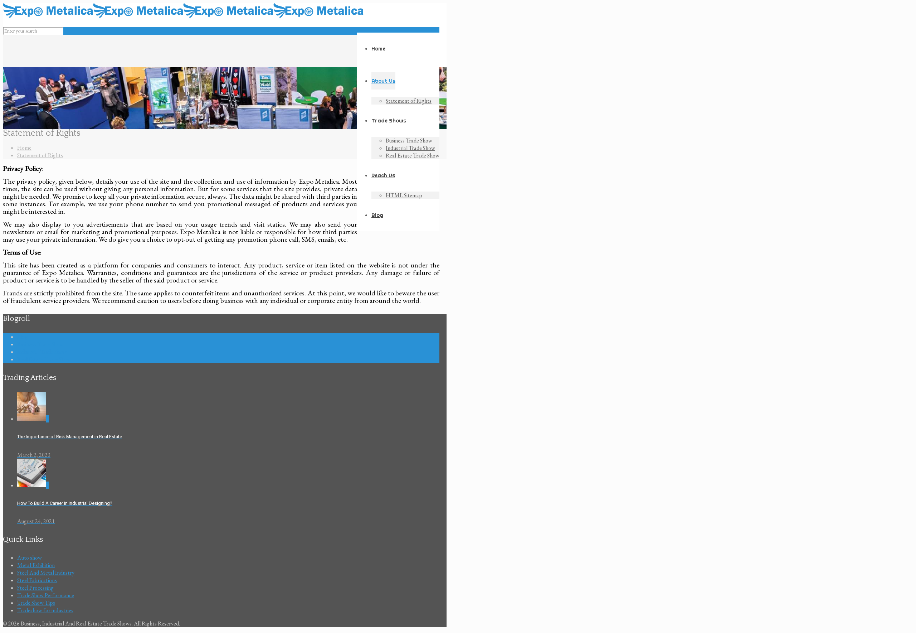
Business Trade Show (40, 344)
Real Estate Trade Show (44, 359)
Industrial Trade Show (42, 352)
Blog (22, 336)
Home (24, 147)
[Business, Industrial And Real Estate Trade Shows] (183, 16)
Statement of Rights (40, 155)
